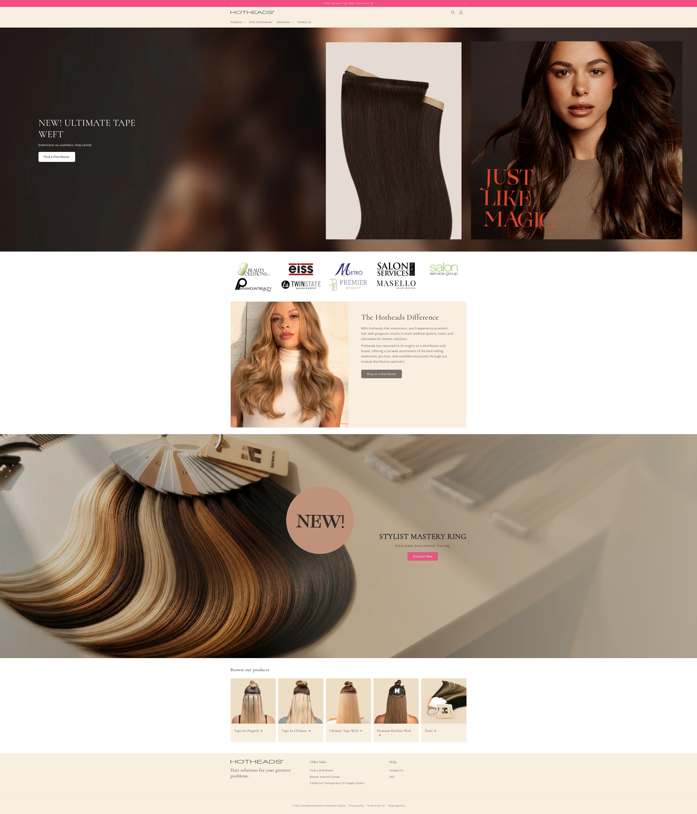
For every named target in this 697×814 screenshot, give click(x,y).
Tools (428, 731)
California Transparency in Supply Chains (337, 783)
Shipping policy (396, 805)
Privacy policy (356, 805)
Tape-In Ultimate (294, 731)
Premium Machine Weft (394, 731)
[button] (237, 22)
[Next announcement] (465, 3)
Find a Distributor (57, 157)
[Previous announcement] (232, 3)
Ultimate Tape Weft (343, 731)
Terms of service (376, 805)
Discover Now (423, 556)
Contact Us (396, 770)
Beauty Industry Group (325, 776)
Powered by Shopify (334, 805)
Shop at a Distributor (381, 374)
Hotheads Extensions (312, 805)
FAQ (392, 776)
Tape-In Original (246, 731)
